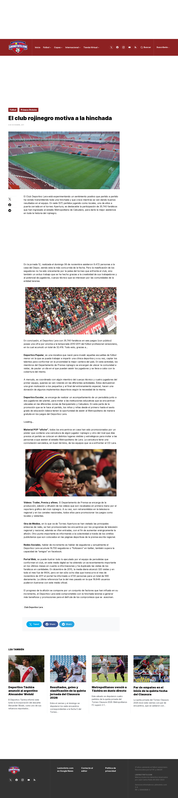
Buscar (147, 47)
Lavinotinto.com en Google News (65, 769)
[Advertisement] (89, 19)
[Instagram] (123, 47)
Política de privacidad (110, 769)
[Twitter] (111, 47)
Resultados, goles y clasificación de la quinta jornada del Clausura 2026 (68, 692)
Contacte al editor (87, 769)
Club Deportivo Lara (33, 607)
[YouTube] (129, 47)
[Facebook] (117, 47)
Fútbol (13, 110)
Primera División (29, 110)
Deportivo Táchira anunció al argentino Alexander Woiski (23, 691)
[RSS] (135, 47)
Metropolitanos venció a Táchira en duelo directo (109, 689)
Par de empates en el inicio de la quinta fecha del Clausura (150, 691)
